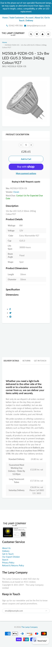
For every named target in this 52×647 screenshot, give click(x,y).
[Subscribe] (46, 610)
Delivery (5, 551)
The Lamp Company (29, 627)
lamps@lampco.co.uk (36, 25)
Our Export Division (11, 557)
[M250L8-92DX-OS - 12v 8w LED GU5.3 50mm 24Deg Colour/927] (26, 101)
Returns (26, 361)
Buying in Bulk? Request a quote (26, 181)
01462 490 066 (16, 25)
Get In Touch (40, 361)
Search (5, 559)
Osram (16, 192)
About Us (6, 548)
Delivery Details (11, 361)
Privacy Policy (8, 562)
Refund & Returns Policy (13, 565)
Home (4, 42)
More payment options (26, 173)
